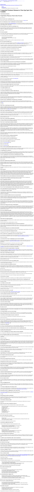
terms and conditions (7, 142)
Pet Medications (17, 5)
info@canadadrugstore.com (12, 23)
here (2, 102)
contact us (25, 20)
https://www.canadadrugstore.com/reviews (23, 235)
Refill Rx (1, 5)
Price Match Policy (15, 78)
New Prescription (5, 5)
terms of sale (5, 145)
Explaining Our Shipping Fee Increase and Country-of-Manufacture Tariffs (17, 455)
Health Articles (11, 5)
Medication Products (3, 4)
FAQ (8, 5)
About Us (14, 5)
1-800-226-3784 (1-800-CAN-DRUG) (13, 249)
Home (3, 6)
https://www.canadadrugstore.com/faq (25, 454)
